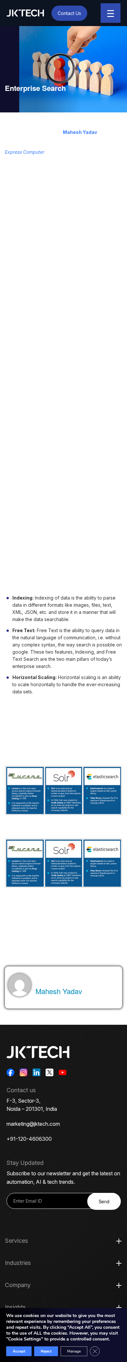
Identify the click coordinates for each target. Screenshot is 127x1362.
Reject (46, 1351)
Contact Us (69, 13)
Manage (74, 1351)
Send (104, 1201)
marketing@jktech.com (33, 1124)
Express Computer (24, 152)
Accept (19, 1351)
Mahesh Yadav (80, 132)
